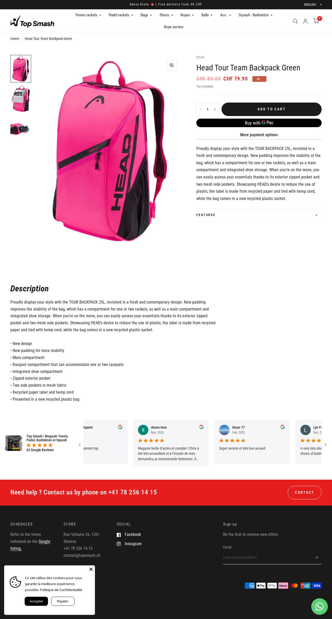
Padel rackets (119, 15)
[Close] (91, 569)
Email (227, 547)
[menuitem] (88, 15)
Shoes (164, 15)
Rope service (173, 27)
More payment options (259, 134)
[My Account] (305, 21)
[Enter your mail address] (316, 557)
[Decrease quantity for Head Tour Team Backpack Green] (200, 109)
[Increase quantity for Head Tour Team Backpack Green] (215, 109)
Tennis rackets (86, 15)
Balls (205, 15)
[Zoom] (172, 65)
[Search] (295, 21)
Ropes (185, 15)
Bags (144, 15)
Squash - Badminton (254, 15)
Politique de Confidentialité (61, 589)
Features (205, 215)
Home (14, 39)
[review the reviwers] (109, 428)
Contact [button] (304, 492)
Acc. (223, 15)
